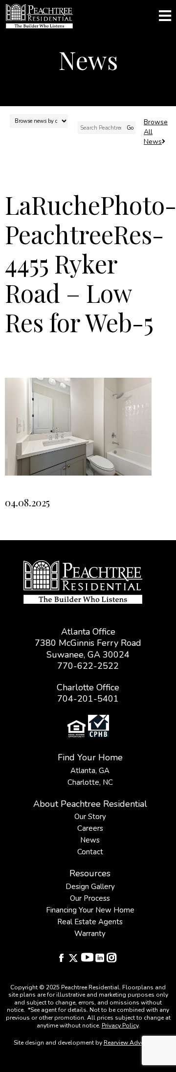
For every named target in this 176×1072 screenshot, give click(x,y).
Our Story (90, 816)
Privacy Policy (120, 1025)
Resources (89, 873)
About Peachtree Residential (90, 804)
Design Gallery (90, 886)
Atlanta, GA (90, 770)
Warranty (90, 933)
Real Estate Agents (90, 922)
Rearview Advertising (132, 1043)
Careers (90, 828)
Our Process (90, 898)
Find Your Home (90, 757)
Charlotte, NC (90, 782)
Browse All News (156, 131)
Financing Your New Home (90, 910)
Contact (90, 852)
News (90, 840)
